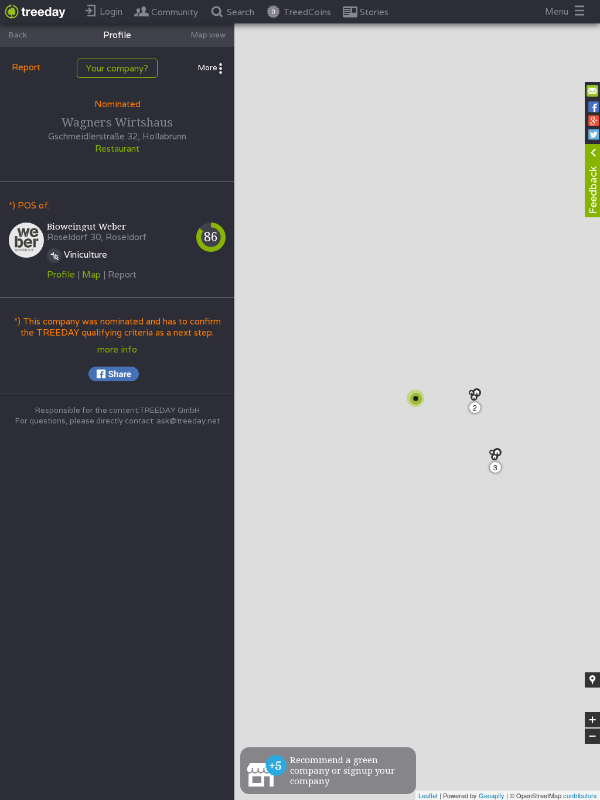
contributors (580, 795)
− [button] (593, 736)
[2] (478, 397)
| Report (120, 274)
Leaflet (428, 795)
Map (91, 274)
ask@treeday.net (188, 421)
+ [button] (592, 720)
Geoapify (491, 795)
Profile (61, 274)
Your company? (117, 68)
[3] (498, 457)
